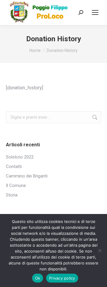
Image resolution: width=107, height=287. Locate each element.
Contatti (14, 166)
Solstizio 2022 (20, 157)
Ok (37, 278)
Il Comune (16, 185)
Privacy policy (62, 278)
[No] (100, 250)
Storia (12, 195)
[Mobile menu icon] (95, 12)
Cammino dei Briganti (27, 176)
